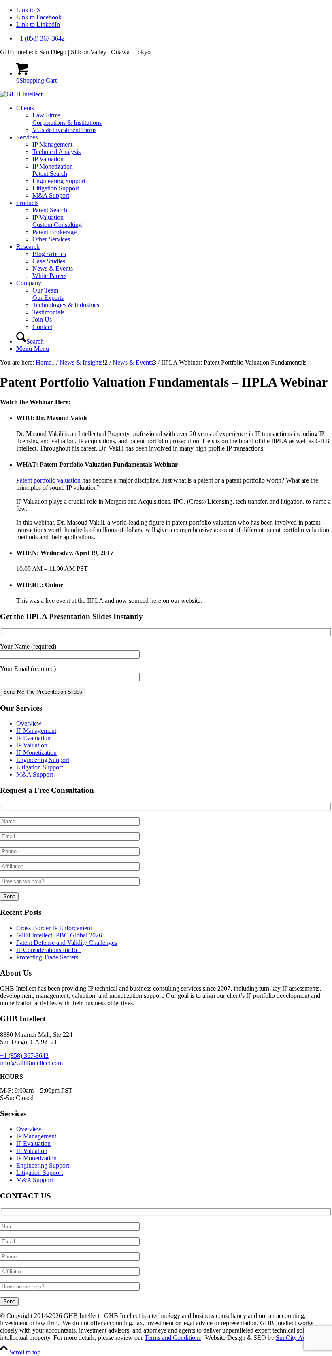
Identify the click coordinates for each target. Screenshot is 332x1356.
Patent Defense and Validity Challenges (66, 942)
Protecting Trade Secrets (47, 957)
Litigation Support (39, 767)
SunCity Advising (298, 1337)
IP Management (36, 730)
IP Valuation (31, 745)
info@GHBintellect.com (31, 1062)
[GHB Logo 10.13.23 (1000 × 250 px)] (21, 94)
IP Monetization (36, 752)
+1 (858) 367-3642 (40, 38)
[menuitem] (174, 38)
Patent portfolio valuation (48, 480)
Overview (29, 723)
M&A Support (34, 774)
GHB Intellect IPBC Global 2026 (59, 935)
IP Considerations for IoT (48, 949)
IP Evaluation (33, 738)
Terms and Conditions (173, 1337)
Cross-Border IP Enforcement (54, 928)
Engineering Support (42, 759)
